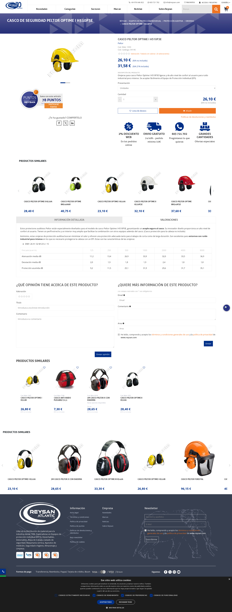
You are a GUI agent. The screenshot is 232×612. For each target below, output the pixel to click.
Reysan (123, 21)
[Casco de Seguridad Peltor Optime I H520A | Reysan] (133, 379)
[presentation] (20, 60)
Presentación (124, 83)
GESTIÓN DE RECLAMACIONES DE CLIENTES (37, 555)
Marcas (117, 9)
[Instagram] (174, 572)
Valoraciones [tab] (169, 219)
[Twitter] (169, 572)
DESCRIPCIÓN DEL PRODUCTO (129, 72)
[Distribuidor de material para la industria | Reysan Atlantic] (14, 5)
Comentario (21, 314)
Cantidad (122, 94)
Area (120, 323)
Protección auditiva (173, 21)
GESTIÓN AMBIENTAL (55, 555)
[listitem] (39, 191)
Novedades (41, 9)
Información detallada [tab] (69, 219)
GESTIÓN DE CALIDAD (46, 555)
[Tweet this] (65, 123)
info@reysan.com (173, 2)
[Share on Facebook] (58, 123)
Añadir (189, 110)
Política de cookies (77, 542)
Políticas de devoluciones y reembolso (198, 117)
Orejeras (189, 21)
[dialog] (116, 594)
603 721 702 (154, 2)
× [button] (229, 579)
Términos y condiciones (79, 517)
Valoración (21, 291)
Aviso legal (74, 512)
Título (18, 302)
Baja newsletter (76, 537)
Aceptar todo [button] (106, 602)
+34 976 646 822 (137, 2)
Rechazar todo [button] (125, 602)
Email (120, 295)
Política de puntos (77, 526)
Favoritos (190, 2)
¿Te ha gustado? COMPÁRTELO (65, 117)
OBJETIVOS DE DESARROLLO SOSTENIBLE (20, 555)
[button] (62, 82)
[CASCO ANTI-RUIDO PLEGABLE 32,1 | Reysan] (66, 379)
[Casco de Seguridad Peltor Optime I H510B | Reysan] (33, 379)
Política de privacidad (78, 521)
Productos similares (33, 361)
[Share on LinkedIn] (72, 123)
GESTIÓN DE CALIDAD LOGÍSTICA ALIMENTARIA (29, 555)
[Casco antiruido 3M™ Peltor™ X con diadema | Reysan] (99, 379)
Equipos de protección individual (145, 21)
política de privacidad (203, 334)
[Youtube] (178, 572)
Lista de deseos (139, 110)
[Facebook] (165, 572)
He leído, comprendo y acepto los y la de (176, 532)
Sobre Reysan (107, 526)
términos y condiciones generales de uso (170, 334)
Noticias (138, 9)
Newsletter (151, 508)
